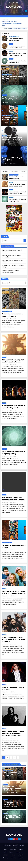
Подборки (11, 36)
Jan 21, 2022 (5, 644)
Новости (11, 51)
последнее (5, 171)
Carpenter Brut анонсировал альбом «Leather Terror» (12, 788)
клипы (3, 25)
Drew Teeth (13, 82)
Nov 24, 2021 (6, 163)
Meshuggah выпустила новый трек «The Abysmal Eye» (12, 802)
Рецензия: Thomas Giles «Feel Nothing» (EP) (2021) (12, 138)
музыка (3, 21)
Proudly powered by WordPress (10, 845)
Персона (11, 852)
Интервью (21, 849)
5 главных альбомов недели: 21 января (10, 118)
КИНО (5, 852)
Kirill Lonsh (13, 102)
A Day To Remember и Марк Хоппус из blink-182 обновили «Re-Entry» (13, 639)
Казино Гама (21, 857)
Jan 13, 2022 (5, 143)
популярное (14, 171)
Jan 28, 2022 (5, 364)
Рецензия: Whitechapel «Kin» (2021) (12, 159)
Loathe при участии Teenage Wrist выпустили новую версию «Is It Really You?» (13, 733)
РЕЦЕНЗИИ (5, 855)
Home (5, 849)
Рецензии (16, 36)
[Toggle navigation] (15, 16)
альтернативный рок (17, 23)
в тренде (23, 171)
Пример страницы (19, 852)
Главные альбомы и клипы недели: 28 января (13, 77)
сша (12, 21)
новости (8, 21)
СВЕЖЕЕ (13, 855)
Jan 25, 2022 (5, 102)
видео (15, 21)
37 (14, 757)
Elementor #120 (13, 849)
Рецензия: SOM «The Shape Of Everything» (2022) (13, 98)
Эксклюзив (5, 857)
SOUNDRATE (14, 6)
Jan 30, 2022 (5, 82)
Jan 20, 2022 (5, 738)
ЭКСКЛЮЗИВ (21, 855)
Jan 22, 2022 (5, 122)
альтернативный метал (7, 23)
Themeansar (13, 847)
